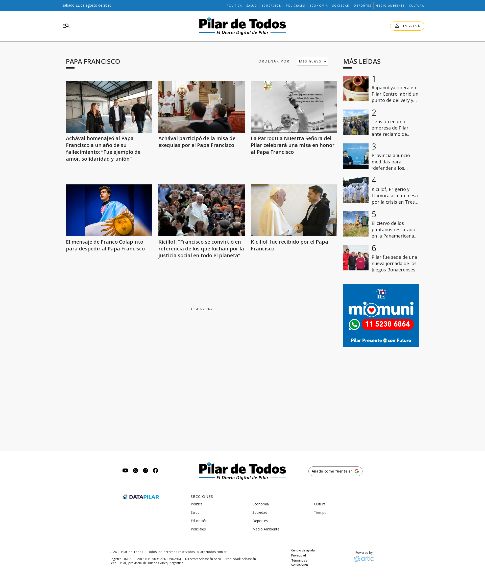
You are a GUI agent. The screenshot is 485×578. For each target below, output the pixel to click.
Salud (251, 5)
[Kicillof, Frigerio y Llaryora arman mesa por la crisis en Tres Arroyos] (356, 190)
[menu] (66, 26)
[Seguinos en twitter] (135, 471)
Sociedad (341, 5)
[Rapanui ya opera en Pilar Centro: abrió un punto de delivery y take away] (356, 88)
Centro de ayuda (303, 550)
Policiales (295, 5)
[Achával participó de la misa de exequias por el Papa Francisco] (201, 107)
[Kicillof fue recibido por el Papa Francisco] (294, 210)
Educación (271, 5)
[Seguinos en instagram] (145, 471)
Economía (318, 5)
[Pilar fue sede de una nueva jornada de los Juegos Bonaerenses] (356, 257)
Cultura (416, 5)
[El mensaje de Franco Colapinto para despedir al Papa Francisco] (109, 210)
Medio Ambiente (390, 5)
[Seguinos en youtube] (125, 471)
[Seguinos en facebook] (155, 471)
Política (234, 5)
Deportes (362, 5)
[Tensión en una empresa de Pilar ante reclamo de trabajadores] (356, 122)
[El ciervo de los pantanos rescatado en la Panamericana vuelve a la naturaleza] (356, 224)
